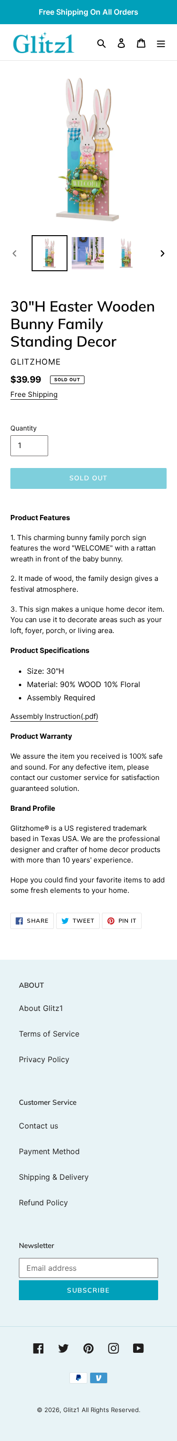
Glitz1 (71, 1409)
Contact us (38, 1125)
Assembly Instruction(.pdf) (54, 716)
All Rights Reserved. (111, 1409)
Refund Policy (43, 1202)
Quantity (23, 428)
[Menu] (161, 42)
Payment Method (49, 1151)
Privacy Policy (44, 1059)
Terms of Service (49, 1033)
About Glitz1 (41, 1008)
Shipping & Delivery (54, 1177)
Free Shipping (34, 394)
